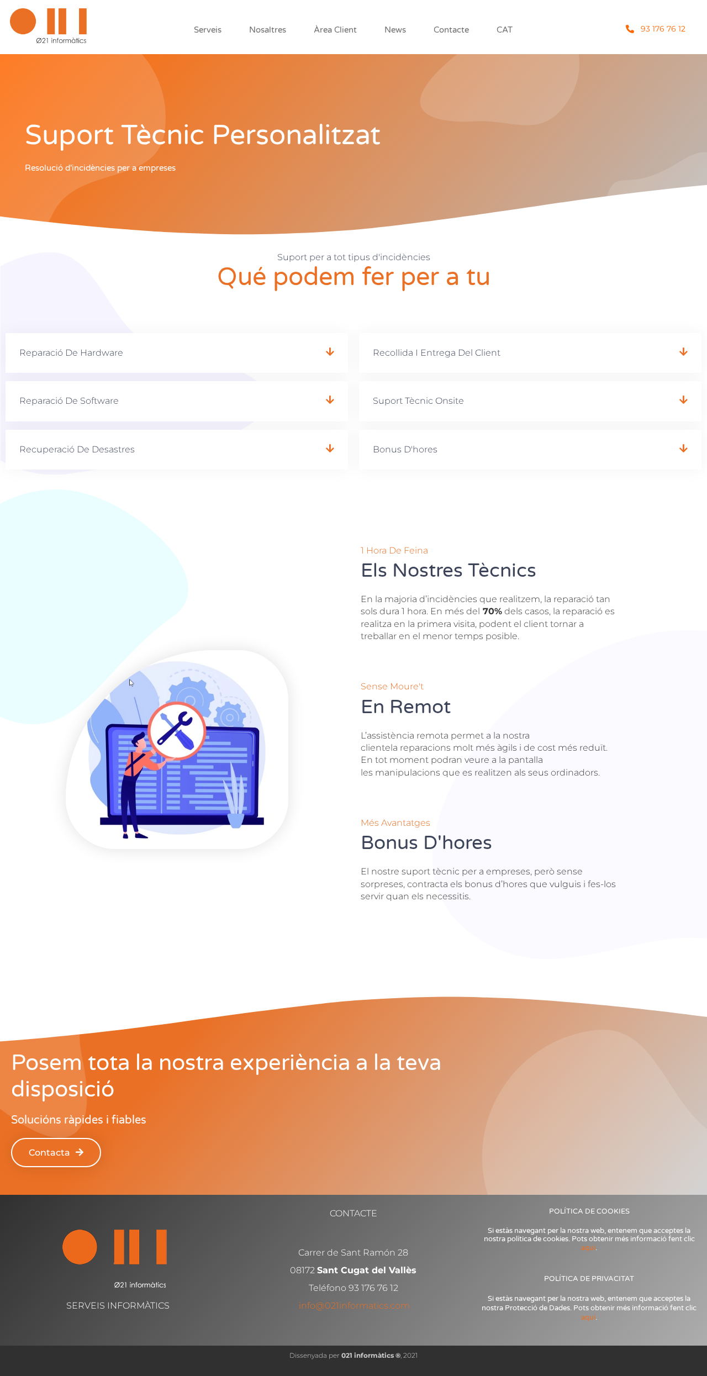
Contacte (451, 30)
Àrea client (335, 30)
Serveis (207, 30)
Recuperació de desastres (77, 449)
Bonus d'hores (405, 449)
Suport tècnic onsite (418, 401)
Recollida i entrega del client (436, 352)
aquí (588, 1247)
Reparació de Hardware (71, 352)
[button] (177, 353)
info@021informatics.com (354, 1305)
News (395, 30)
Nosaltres (267, 30)
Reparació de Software (69, 401)
